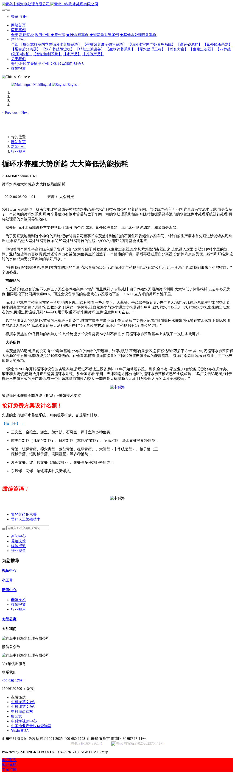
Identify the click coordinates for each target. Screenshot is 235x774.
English (72, 84)
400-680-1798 (12, 680)
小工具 (7, 580)
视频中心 (9, 571)
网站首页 (18, 25)
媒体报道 (18, 546)
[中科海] (117, 387)
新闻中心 (18, 147)
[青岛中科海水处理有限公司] (117, 4)
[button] (10, 112)
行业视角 (18, 151)
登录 (14, 17)
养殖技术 (18, 541)
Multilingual (42, 84)
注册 (23, 17)
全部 (14, 35)
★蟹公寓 (9, 619)
